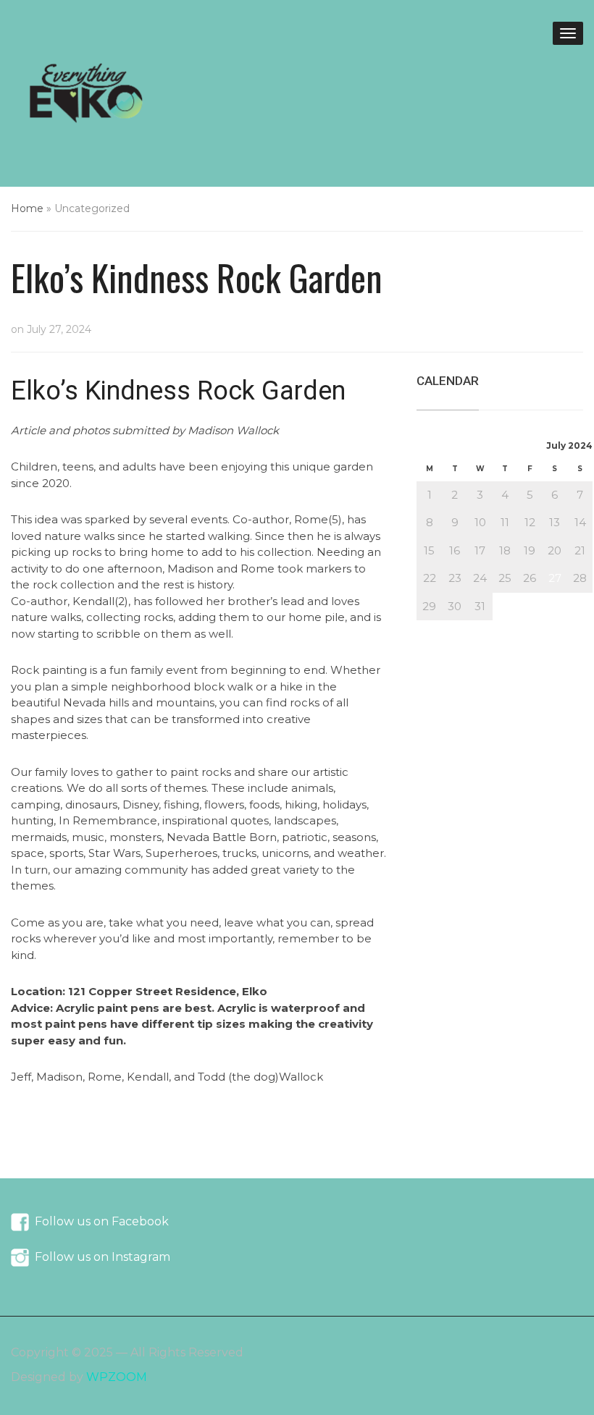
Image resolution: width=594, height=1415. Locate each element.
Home (27, 208)
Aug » (468, 628)
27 (554, 578)
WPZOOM (116, 1377)
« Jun (431, 628)
